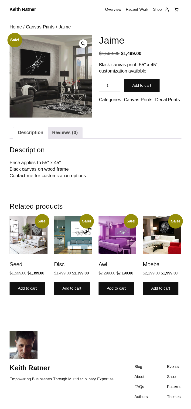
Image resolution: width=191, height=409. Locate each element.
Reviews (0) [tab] (65, 132)
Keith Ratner (23, 9)
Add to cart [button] (27, 288)
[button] (83, 43)
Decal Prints (167, 99)
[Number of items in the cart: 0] (176, 9)
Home (16, 26)
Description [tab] (30, 132)
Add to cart (141, 85)
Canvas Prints (40, 26)
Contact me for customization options (48, 175)
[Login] (166, 9)
